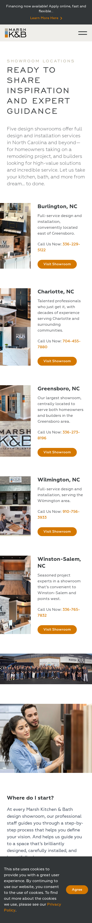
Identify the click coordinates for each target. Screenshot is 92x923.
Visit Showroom (57, 264)
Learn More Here (44, 18)
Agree (77, 889)
